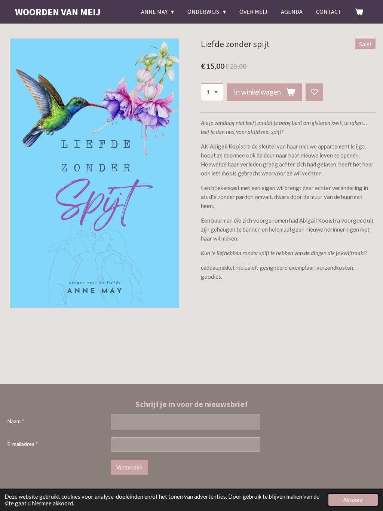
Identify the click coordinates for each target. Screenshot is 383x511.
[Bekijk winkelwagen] (359, 11)
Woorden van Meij (58, 12)
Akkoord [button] (353, 500)
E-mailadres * (22, 444)
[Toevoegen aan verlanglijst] (314, 92)
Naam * (15, 421)
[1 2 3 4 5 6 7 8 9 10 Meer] (212, 92)
